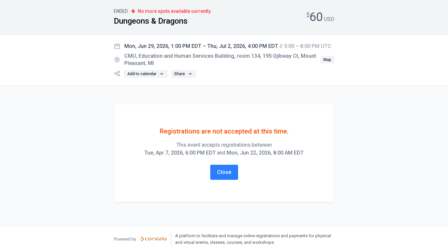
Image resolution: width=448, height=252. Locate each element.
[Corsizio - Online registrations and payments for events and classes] (153, 239)
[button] (327, 59)
